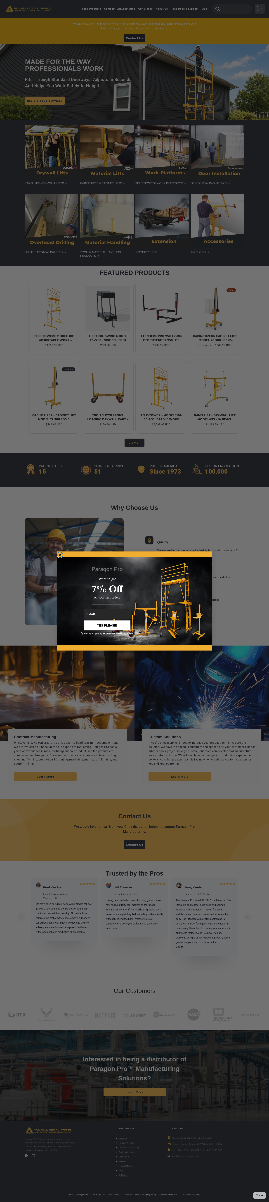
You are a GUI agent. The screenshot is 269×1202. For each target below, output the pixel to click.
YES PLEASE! (107, 625)
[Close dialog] (60, 555)
